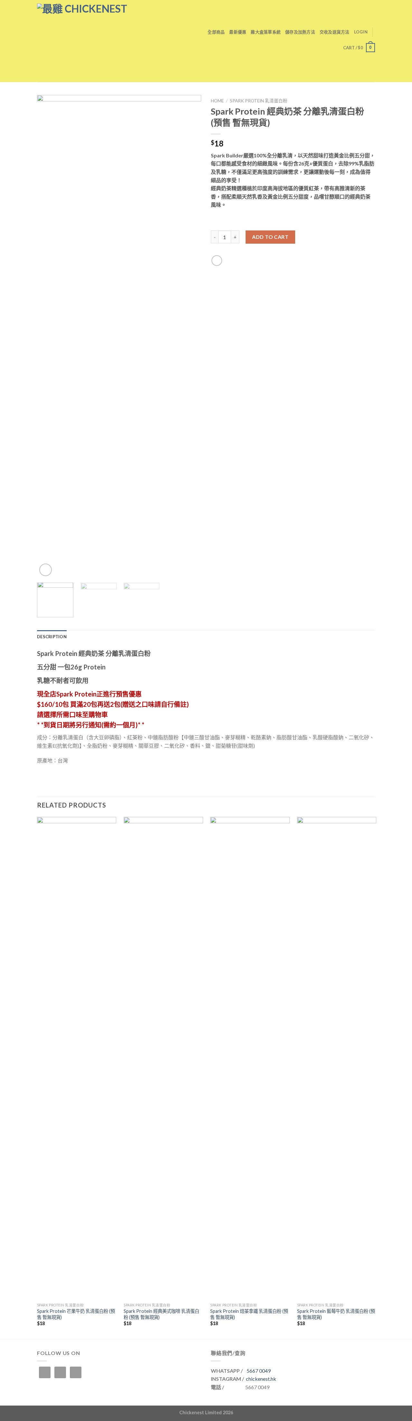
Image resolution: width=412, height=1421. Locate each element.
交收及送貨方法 (335, 31)
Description (52, 636)
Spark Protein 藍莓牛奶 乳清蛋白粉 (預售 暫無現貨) (336, 1314)
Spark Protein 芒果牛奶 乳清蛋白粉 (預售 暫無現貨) (76, 1314)
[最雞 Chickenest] (104, 41)
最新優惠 (237, 31)
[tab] (52, 636)
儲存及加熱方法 (300, 31)
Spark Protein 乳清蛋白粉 (258, 100)
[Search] (200, 32)
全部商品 (216, 31)
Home (217, 100)
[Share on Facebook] (216, 260)
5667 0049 (259, 1371)
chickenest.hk (261, 1379)
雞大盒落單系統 (266, 31)
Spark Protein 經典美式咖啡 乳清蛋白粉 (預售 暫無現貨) (161, 1314)
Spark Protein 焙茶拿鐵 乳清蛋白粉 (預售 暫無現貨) (249, 1314)
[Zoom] (45, 570)
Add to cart (270, 237)
